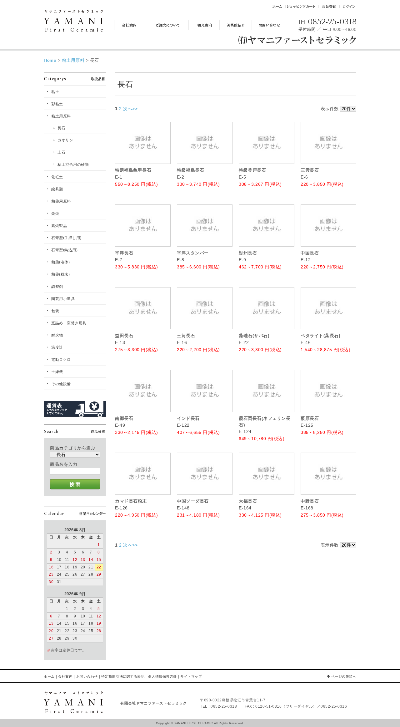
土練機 (57, 372)
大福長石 (248, 501)
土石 (61, 152)
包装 (55, 311)
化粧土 (57, 177)
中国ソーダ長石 (193, 501)
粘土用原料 (61, 116)
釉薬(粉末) (60, 274)
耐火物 (57, 335)
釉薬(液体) (60, 262)
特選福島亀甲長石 (133, 170)
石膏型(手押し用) (66, 238)
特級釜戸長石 (252, 170)
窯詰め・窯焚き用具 (69, 323)
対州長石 (248, 252)
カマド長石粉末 (131, 501)
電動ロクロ (61, 359)
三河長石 (186, 335)
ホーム (49, 676)
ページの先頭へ (343, 676)
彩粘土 (57, 104)
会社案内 (65, 676)
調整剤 (57, 286)
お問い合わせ (87, 676)
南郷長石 (124, 418)
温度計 (57, 347)
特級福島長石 (190, 170)
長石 (61, 128)
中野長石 (310, 501)
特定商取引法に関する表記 (122, 676)
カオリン (65, 140)
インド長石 (188, 418)
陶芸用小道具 (63, 299)
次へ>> (130, 108)
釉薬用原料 (61, 201)
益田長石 (124, 335)
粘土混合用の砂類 (73, 164)
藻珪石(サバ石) (254, 335)
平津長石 (124, 252)
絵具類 (57, 189)
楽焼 (55, 213)
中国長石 (310, 252)
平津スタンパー (193, 252)
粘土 (55, 92)
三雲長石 (310, 170)
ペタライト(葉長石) (320, 335)
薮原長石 (310, 418)
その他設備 (61, 384)
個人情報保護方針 (162, 676)
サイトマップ (191, 676)
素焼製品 (59, 226)
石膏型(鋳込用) (64, 250)
